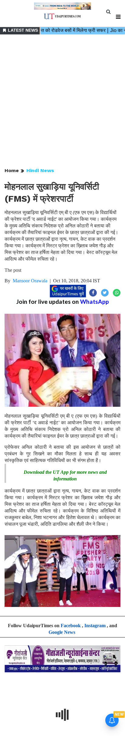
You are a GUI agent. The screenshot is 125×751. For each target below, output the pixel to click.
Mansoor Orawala (30, 280)
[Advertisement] (62, 101)
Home (12, 170)
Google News (62, 632)
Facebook (71, 625)
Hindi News (40, 170)
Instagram (95, 625)
